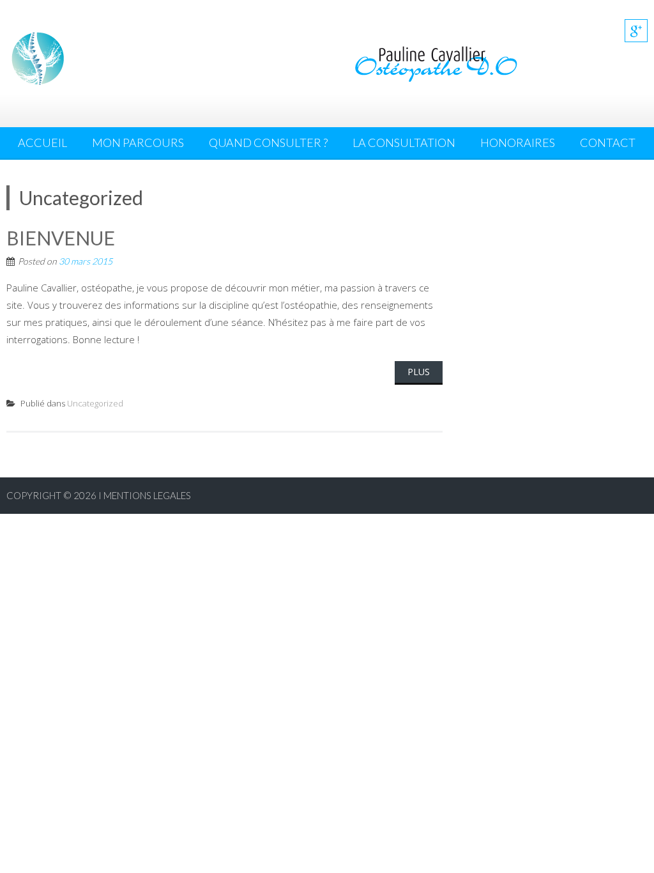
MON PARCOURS (138, 142)
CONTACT (607, 142)
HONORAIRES (517, 142)
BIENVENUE (60, 237)
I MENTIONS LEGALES (144, 495)
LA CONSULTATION (404, 142)
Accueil (42, 142)
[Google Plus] (636, 30)
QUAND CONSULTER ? (268, 142)
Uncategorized (95, 403)
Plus (418, 372)
